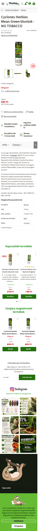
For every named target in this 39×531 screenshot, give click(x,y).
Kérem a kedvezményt (19, 278)
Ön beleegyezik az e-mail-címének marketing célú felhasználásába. (19, 283)
